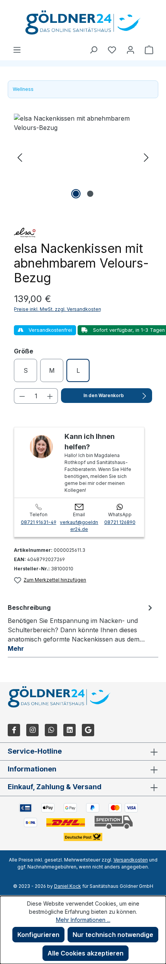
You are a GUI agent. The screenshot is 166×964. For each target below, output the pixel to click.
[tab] (81, 627)
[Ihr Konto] (130, 49)
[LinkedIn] (69, 730)
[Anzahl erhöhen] (50, 396)
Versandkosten (130, 860)
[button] (19, 157)
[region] (83, 157)
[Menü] (17, 49)
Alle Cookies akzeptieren (85, 953)
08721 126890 (120, 522)
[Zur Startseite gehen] (83, 22)
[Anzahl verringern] (22, 396)
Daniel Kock (67, 886)
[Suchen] (93, 49)
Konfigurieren (38, 934)
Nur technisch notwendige (113, 934)
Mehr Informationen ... (83, 919)
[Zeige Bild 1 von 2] (76, 194)
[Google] (88, 730)
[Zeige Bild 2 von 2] (90, 194)
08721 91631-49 (38, 522)
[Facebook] (14, 730)
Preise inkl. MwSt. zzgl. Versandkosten (57, 309)
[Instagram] (32, 730)
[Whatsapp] (51, 730)
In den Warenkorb (103, 395)
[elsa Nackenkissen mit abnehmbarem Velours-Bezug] (83, 157)
